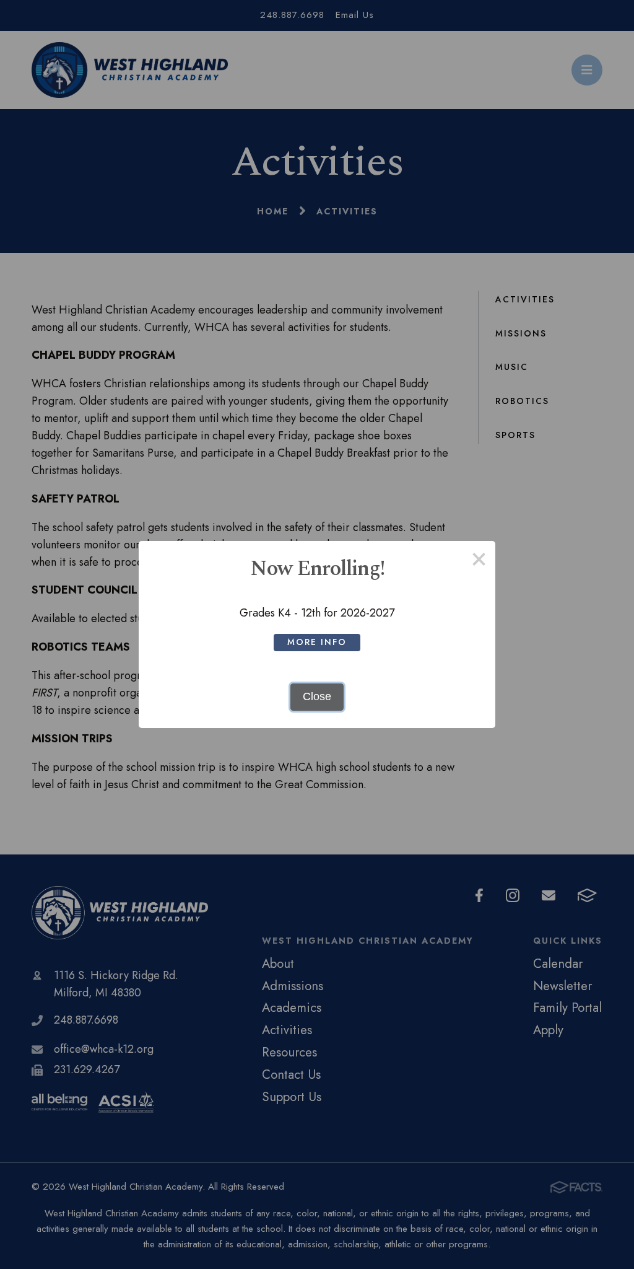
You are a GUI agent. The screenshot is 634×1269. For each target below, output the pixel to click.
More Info (317, 642)
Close (317, 696)
